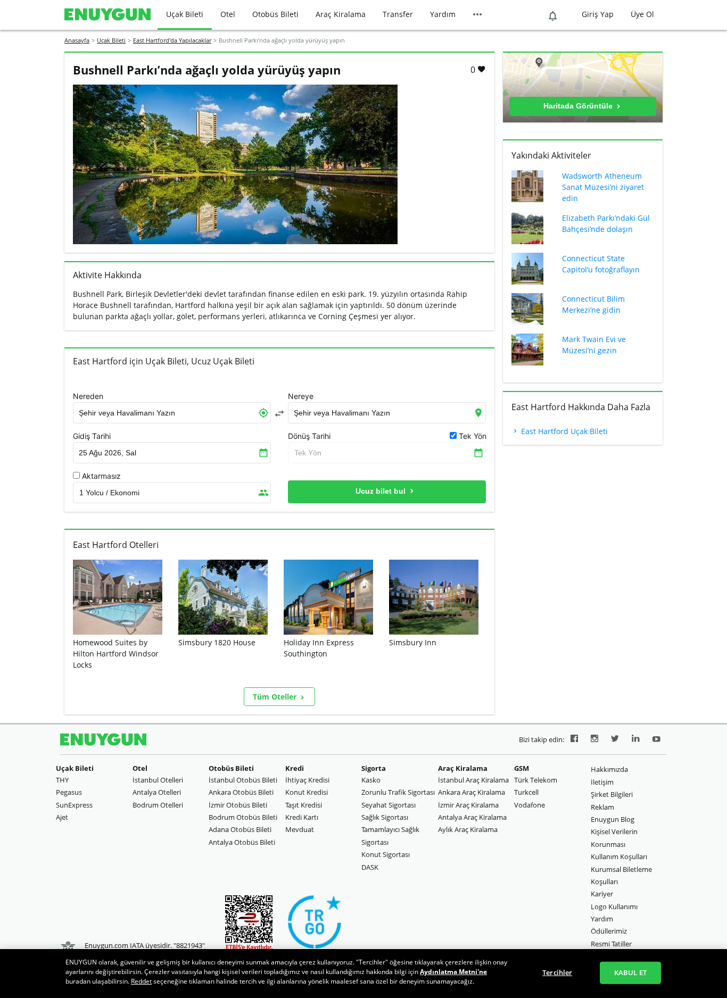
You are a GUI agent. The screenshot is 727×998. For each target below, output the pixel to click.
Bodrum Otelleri (158, 805)
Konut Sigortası (385, 854)
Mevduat (299, 829)
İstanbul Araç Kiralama (473, 780)
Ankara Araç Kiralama (471, 792)
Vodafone (529, 805)
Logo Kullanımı (614, 906)
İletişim (602, 782)
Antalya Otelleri (157, 792)
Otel (227, 14)
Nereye (300, 396)
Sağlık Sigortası (384, 817)
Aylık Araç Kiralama (468, 829)
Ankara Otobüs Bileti (241, 792)
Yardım (443, 14)
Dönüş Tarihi (309, 436)
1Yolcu (109, 492)
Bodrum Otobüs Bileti (243, 817)
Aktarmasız (101, 476)
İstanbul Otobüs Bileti (243, 780)
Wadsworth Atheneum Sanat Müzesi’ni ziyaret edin (603, 187)
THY (62, 780)
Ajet (62, 817)
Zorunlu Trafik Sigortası (398, 792)
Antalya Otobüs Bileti (242, 842)
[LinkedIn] (635, 740)
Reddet (141, 981)
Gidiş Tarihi (92, 436)
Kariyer (602, 894)
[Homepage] (107, 15)
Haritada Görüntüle (579, 106)
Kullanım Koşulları (619, 856)
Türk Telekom (535, 780)
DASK (369, 867)
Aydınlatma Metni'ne (453, 971)
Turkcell (526, 792)
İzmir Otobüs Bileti (238, 805)
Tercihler (557, 972)
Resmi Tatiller (611, 944)
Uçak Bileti (184, 14)
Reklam (602, 807)
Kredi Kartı (301, 817)
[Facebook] (574, 740)
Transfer (398, 14)
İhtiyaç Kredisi (307, 780)
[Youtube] (656, 740)
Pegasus (69, 792)
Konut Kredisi (306, 792)
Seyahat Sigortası (388, 805)
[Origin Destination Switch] (279, 413)
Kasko (371, 780)
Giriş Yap (598, 14)
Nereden (88, 396)
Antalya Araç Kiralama (472, 817)
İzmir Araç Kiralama (468, 805)
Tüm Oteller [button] (276, 697)
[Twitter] (615, 740)
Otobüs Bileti (275, 14)
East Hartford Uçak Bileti (563, 431)
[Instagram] (594, 740)
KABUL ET (630, 972)
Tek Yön (307, 452)
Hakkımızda (609, 769)
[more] (477, 15)
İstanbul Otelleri (158, 780)
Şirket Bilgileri (612, 794)
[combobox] (172, 412)
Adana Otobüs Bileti (240, 829)
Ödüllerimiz (609, 931)
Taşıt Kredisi (303, 805)
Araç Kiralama (341, 14)
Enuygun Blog (612, 819)
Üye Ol (642, 14)
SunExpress (74, 805)
